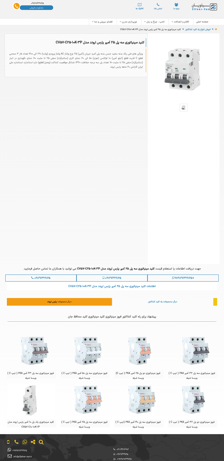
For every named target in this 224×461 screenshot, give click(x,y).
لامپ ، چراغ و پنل (155, 22)
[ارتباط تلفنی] (14, 454)
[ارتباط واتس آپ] (22, 454)
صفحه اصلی (202, 22)
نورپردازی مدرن (129, 22)
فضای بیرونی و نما (102, 22)
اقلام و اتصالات (181, 22)
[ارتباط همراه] (6, 454)
